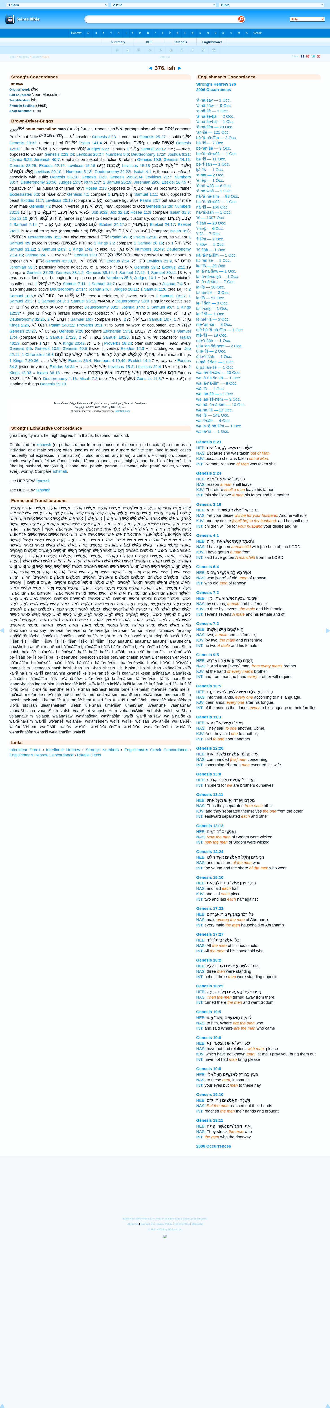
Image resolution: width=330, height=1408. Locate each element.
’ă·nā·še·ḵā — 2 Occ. (215, 116)
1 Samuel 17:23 (61, 337)
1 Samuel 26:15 (148, 243)
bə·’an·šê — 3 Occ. (213, 148)
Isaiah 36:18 (48, 373)
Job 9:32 (100, 212)
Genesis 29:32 (22, 143)
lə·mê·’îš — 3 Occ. (213, 319)
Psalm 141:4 (90, 143)
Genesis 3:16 (208, 504)
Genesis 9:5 (20, 348)
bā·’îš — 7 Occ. (210, 143)
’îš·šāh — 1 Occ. (211, 250)
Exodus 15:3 (85, 255)
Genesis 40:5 (74, 348)
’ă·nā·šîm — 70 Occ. (214, 127)
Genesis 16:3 (93, 177)
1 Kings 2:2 (104, 243)
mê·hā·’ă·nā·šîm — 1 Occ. (220, 330)
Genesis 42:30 (58, 261)
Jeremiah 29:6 (146, 182)
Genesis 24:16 (176, 159)
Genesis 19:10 (209, 1094)
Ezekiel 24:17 (111, 224)
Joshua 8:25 (20, 159)
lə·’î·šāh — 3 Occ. (212, 303)
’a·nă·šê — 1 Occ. (212, 111)
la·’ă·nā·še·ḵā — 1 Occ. (217, 276)
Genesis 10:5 (47, 348)
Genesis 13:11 (209, 794)
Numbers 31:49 (149, 249)
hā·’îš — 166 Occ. (212, 207)
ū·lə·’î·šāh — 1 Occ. (214, 356)
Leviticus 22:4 (148, 366)
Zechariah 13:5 (117, 331)
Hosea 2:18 (96, 188)
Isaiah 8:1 (179, 231)
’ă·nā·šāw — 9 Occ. (214, 105)
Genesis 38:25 (22, 165)
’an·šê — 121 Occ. (213, 132)
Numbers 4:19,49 (109, 360)
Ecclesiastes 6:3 (24, 194)
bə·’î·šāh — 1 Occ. (213, 164)
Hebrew (37, 56)
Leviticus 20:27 (89, 154)
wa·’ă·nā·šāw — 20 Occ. (218, 372)
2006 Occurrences (213, 1146)
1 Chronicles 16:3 (38, 354)
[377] (324, 640)
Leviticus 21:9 (159, 261)
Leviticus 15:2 (120, 366)
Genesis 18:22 (209, 986)
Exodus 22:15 (51, 165)
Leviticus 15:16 (81, 165)
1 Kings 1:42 (81, 249)
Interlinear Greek (24, 750)
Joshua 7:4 (172, 284)
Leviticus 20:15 (59, 200)
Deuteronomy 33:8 (132, 301)
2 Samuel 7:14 (23, 224)
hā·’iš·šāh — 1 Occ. (214, 212)
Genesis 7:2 (40, 206)
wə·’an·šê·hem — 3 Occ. (218, 399)
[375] (5, 640)
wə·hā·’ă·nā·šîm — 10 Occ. (221, 404)
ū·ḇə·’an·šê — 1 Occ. (215, 367)
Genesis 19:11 (209, 1120)
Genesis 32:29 (159, 206)
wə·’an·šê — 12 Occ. (215, 394)
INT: (199, 464)
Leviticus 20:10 (47, 171)
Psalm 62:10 (145, 237)
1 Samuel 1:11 (132, 194)
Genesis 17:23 (209, 908)
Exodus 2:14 (117, 261)
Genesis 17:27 (209, 934)
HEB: (201, 448)
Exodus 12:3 (132, 348)
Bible (13, 56)
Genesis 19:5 (208, 1012)
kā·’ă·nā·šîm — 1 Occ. (216, 255)
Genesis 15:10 (53, 384)
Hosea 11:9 (140, 212)
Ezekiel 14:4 (139, 360)
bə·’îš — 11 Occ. (211, 159)
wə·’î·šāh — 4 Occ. (213, 420)
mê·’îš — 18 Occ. (211, 335)
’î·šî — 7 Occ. (208, 233)
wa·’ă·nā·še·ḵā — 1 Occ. (218, 378)
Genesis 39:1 (146, 267)
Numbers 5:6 (117, 154)
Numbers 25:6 (119, 277)
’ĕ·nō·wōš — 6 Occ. (214, 186)
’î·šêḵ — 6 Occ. (210, 228)
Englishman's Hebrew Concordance (41, 755)
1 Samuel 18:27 (171, 296)
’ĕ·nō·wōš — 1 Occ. (214, 191)
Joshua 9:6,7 (100, 289)
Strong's (24, 56)
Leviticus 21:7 (158, 177)
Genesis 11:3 (149, 378)
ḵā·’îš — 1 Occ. (210, 169)
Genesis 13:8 (208, 774)
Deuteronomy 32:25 (27, 319)
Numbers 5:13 (78, 171)
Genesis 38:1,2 (70, 272)
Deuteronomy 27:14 (68, 289)
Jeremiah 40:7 (47, 159)
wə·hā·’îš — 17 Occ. (214, 410)
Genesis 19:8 (149, 159)
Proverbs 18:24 (118, 343)
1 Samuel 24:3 (51, 301)
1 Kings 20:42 (62, 343)
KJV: (200, 458)
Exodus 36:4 (79, 360)
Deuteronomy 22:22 (112, 171)
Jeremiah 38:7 (22, 267)
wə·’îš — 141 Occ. (212, 415)
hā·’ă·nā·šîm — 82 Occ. (217, 196)
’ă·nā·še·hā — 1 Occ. (215, 121)
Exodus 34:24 (62, 366)
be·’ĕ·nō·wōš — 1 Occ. (217, 153)
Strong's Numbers (102, 750)
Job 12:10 (18, 218)
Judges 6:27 (98, 149)
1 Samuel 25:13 (81, 301)
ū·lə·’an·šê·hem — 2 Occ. (219, 346)
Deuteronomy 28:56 (38, 182)
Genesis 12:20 (209, 748)
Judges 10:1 (145, 277)
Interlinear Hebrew (63, 750)
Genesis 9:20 (71, 331)
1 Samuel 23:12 (146, 149)
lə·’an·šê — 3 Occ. (213, 292)
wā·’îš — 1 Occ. (210, 388)
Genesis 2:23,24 (59, 154)
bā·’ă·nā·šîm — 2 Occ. (216, 137)
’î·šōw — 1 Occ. (210, 244)
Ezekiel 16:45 (174, 182)
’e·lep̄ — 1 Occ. (210, 180)
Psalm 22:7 (150, 200)
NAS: (201, 453)
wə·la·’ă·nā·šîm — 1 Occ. (219, 426)
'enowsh (44, 444)
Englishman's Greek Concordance (155, 750)
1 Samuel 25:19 (117, 182)
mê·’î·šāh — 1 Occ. (213, 340)
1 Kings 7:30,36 (23, 360)
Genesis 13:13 (209, 826)
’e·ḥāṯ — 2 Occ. (210, 175)
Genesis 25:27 (152, 137)
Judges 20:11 (126, 289)
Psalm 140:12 (61, 325)
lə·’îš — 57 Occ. (210, 298)
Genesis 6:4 (207, 566)
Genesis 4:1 (78, 194)
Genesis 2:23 (104, 137)
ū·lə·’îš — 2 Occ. (211, 351)
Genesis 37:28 (40, 272)
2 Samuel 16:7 (70, 319)
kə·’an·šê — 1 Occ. (213, 260)
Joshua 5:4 (35, 255)
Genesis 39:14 (99, 272)
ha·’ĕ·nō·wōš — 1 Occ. (217, 202)
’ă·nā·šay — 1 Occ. (213, 100)
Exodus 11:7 (32, 200)
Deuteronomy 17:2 (147, 154)
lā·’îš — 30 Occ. (210, 287)
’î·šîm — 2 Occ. (210, 239)
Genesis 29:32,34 (126, 177)
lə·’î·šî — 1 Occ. (210, 314)
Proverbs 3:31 (90, 325)
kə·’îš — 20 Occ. (211, 266)
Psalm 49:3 (120, 237)
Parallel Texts (89, 755)
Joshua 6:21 (179, 154)
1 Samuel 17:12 (130, 272)
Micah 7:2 (88, 378)
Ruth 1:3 (91, 182)
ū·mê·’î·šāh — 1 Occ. (215, 362)
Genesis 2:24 (208, 473)
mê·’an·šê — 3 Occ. (214, 324)
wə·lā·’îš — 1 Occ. (212, 431)
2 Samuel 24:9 (52, 249)
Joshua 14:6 (132, 307)
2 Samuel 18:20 (104, 337)
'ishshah (60, 471)
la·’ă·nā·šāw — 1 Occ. (216, 271)
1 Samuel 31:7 (101, 284)
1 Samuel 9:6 (159, 307)
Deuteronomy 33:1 (101, 307)
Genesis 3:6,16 (64, 177)
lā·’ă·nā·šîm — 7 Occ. (215, 282)
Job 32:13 (119, 212)
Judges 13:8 (70, 182)
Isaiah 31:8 (180, 212)
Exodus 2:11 (173, 267)
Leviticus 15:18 (136, 165)
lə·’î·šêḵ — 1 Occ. (212, 308)
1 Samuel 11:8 (153, 289)
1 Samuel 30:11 (161, 272)
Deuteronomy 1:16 (60, 378)
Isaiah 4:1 (142, 171)
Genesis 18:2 (208, 960)
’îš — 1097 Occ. (210, 217)
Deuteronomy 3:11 (44, 237)
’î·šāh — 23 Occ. (211, 223)
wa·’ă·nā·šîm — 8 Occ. (217, 383)
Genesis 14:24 (209, 851)
